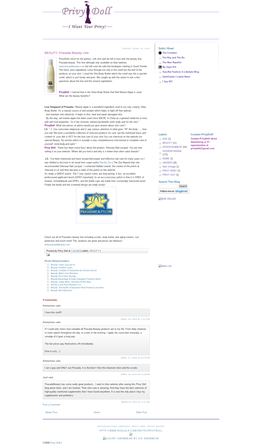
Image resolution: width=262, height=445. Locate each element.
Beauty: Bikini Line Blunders (64, 273)
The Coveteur (169, 52)
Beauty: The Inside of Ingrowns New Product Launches (77, 287)
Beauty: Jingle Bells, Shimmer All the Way (71, 282)
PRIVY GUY (169, 174)
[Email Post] (47, 254)
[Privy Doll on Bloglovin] (174, 193)
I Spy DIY (167, 81)
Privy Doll (55, 442)
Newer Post (51, 412)
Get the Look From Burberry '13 (66, 284)
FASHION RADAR (172, 151)
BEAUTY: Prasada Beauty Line (67, 53)
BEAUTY (94, 250)
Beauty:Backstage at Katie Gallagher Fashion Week (76, 279)
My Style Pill (169, 67)
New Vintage (169, 166)
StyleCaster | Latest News (176, 76)
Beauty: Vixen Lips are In (63, 265)
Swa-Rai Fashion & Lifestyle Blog (180, 72)
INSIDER (167, 162)
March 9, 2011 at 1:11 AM (135, 402)
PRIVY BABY (170, 170)
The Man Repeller (172, 62)
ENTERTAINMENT (172, 147)
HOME (166, 158)
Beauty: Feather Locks (61, 267)
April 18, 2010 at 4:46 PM (135, 374)
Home (97, 412)
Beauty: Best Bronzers (61, 290)
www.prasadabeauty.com (71, 66)
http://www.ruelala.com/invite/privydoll (131, 430)
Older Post (141, 412)
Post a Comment (51, 404)
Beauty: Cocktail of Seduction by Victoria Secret (74, 270)
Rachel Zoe (105, 162)
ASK (165, 138)
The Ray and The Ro (173, 57)
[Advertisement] (185, 106)
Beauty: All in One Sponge (63, 276)
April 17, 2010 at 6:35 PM (135, 358)
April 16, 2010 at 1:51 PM (135, 319)
